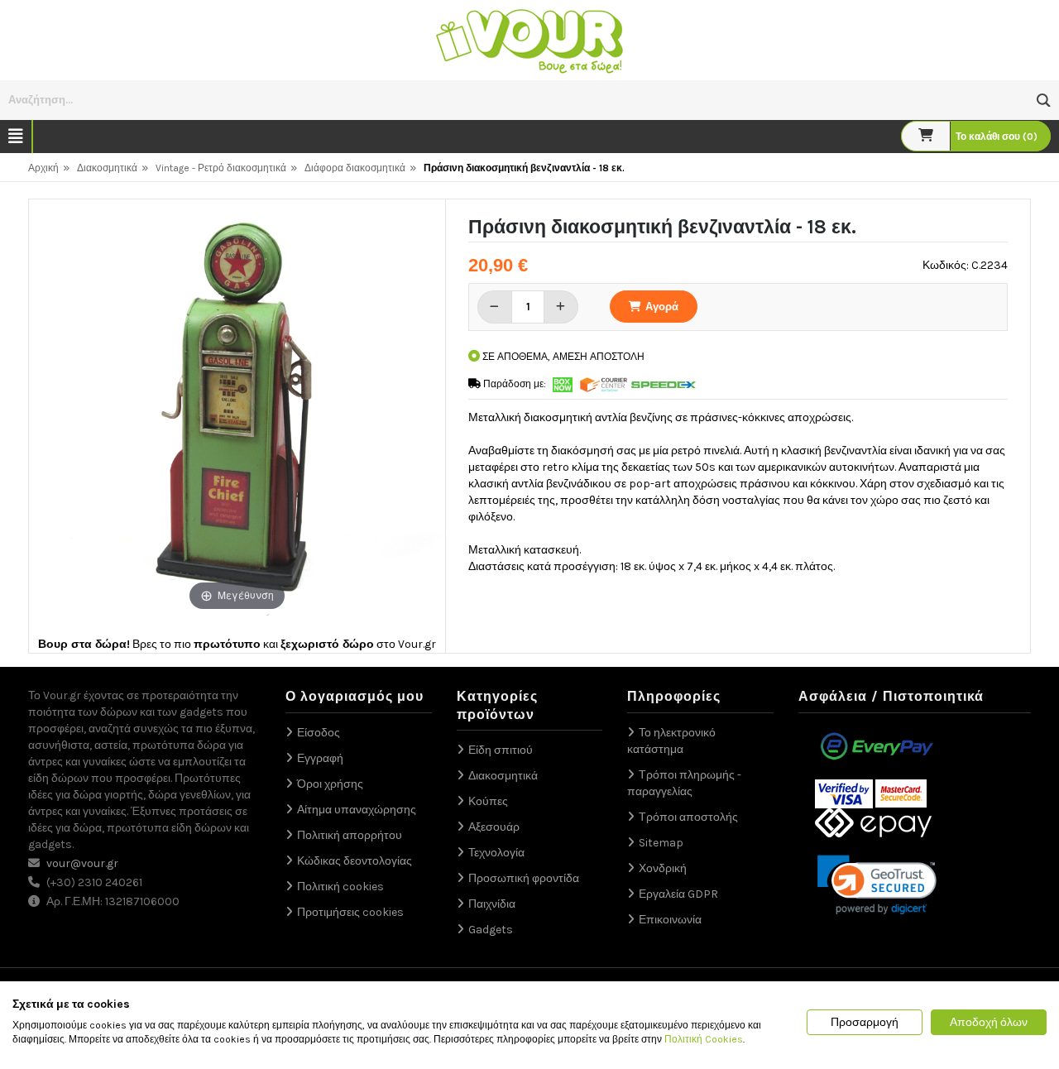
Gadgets (490, 930)
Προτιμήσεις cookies (350, 912)
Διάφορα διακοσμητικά (354, 168)
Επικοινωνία (670, 920)
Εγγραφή (320, 758)
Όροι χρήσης (330, 784)
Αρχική (43, 168)
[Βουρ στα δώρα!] (529, 39)
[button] (1044, 100)
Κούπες (488, 801)
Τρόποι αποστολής (688, 817)
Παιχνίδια (491, 904)
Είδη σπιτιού (500, 750)
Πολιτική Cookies (703, 1039)
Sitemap (661, 843)
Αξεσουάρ (494, 827)
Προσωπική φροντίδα (523, 878)
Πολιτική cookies (340, 887)
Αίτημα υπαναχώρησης (356, 810)
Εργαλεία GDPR (678, 894)
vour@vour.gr (82, 863)
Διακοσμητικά (107, 168)
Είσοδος (318, 733)
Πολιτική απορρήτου (349, 835)
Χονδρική (663, 868)
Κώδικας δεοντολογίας (354, 861)
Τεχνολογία (496, 853)
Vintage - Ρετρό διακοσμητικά (221, 168)
